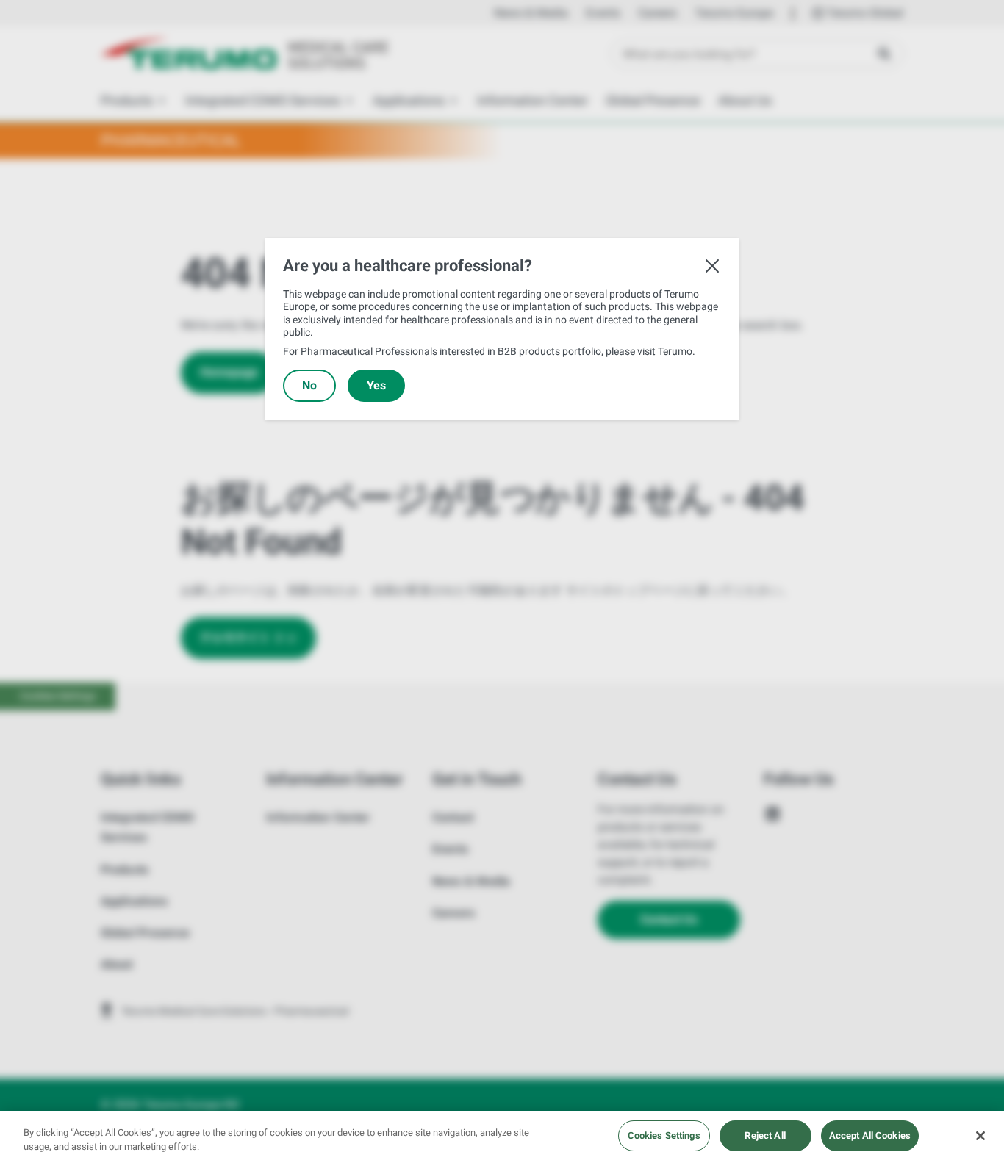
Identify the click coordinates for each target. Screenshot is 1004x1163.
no (309, 385)
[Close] (980, 1136)
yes (376, 385)
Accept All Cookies (870, 1135)
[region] (502, 1137)
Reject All (765, 1135)
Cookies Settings (664, 1135)
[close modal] (712, 266)
